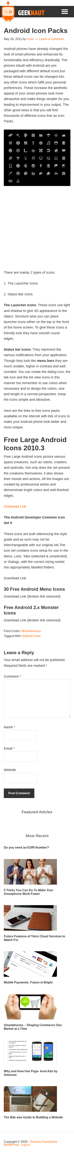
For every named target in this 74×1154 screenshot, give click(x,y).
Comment (12, 676)
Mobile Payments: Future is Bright (28, 982)
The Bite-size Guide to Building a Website (33, 1117)
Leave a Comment (51, 39)
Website (10, 770)
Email (9, 748)
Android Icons (31, 636)
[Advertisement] (37, 233)
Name (9, 727)
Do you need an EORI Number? (26, 847)
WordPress (11, 1144)
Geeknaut (22, 11)
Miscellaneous (31, 631)
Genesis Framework (43, 1141)
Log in (25, 1144)
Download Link (15, 506)
